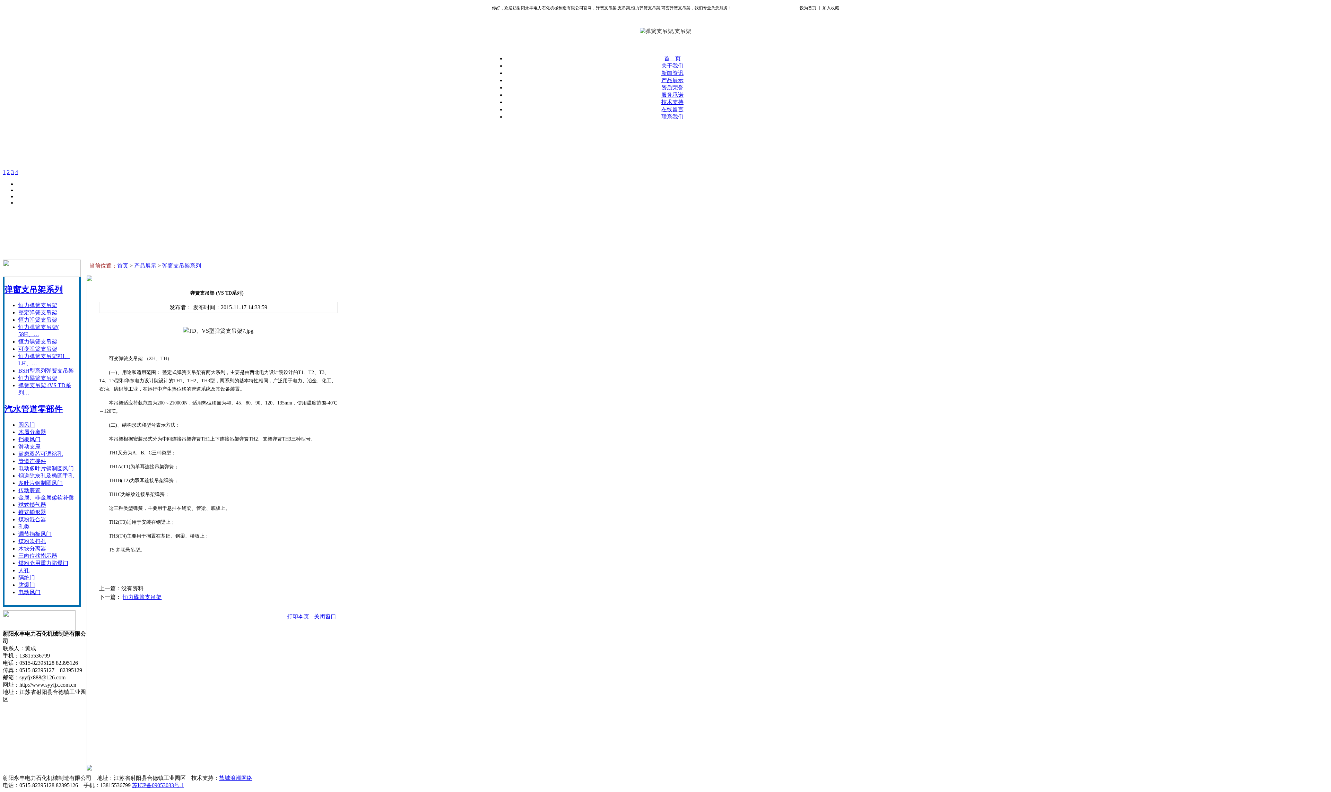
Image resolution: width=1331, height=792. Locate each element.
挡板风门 (29, 439)
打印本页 (298, 616)
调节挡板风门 (35, 534)
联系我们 (672, 117)
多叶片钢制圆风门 (40, 483)
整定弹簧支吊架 (37, 312)
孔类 (23, 527)
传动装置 (29, 490)
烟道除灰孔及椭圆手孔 (46, 476)
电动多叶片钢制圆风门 (46, 468)
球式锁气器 (32, 505)
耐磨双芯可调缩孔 (40, 454)
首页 (123, 266)
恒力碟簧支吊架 (37, 342)
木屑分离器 (32, 432)
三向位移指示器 (37, 556)
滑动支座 (29, 447)
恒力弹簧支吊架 (37, 305)
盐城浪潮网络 (235, 778)
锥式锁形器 (32, 512)
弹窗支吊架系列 (34, 289)
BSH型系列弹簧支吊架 (46, 371)
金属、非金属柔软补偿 (46, 498)
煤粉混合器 (32, 519)
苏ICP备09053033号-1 (158, 785)
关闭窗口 (325, 616)
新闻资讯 (672, 73)
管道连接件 (32, 461)
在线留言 (672, 109)
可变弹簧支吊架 (37, 349)
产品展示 (672, 80)
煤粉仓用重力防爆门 (43, 563)
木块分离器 (32, 548)
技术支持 (672, 102)
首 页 (672, 58)
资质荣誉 (672, 87)
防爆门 (26, 585)
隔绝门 (26, 578)
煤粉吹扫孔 (32, 541)
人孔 (23, 570)
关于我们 (672, 66)
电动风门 (29, 592)
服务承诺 (672, 95)
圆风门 (26, 425)
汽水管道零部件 (34, 409)
